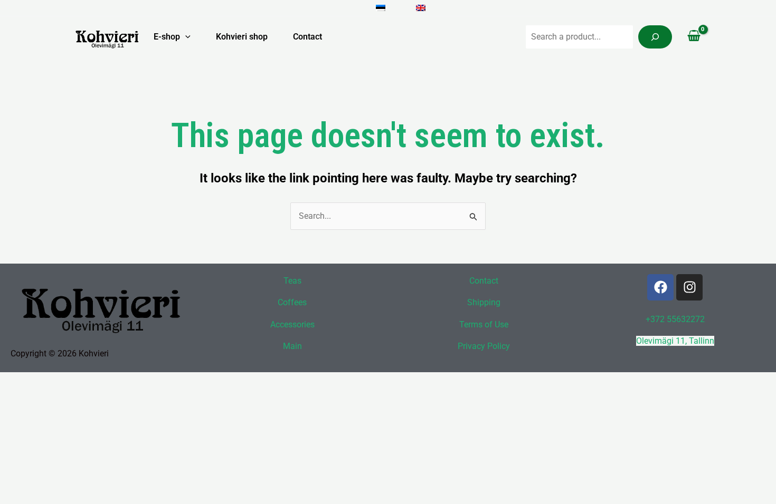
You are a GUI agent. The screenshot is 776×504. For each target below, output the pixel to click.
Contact (307, 37)
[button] (185, 37)
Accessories (292, 324)
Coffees (292, 302)
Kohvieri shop (242, 37)
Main (292, 346)
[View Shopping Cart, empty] (694, 37)
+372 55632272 (675, 319)
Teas (292, 281)
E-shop (167, 37)
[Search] (655, 37)
